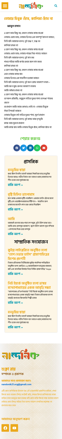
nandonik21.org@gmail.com (16, 384)
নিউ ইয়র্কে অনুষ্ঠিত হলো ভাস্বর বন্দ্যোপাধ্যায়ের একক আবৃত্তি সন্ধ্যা (29, 286)
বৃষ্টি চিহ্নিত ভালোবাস (21, 194)
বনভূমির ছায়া (16, 170)
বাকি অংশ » (15, 185)
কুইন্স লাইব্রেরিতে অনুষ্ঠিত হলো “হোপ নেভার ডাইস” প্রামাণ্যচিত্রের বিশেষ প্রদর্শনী (28, 254)
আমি (11, 219)
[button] (5, 5)
